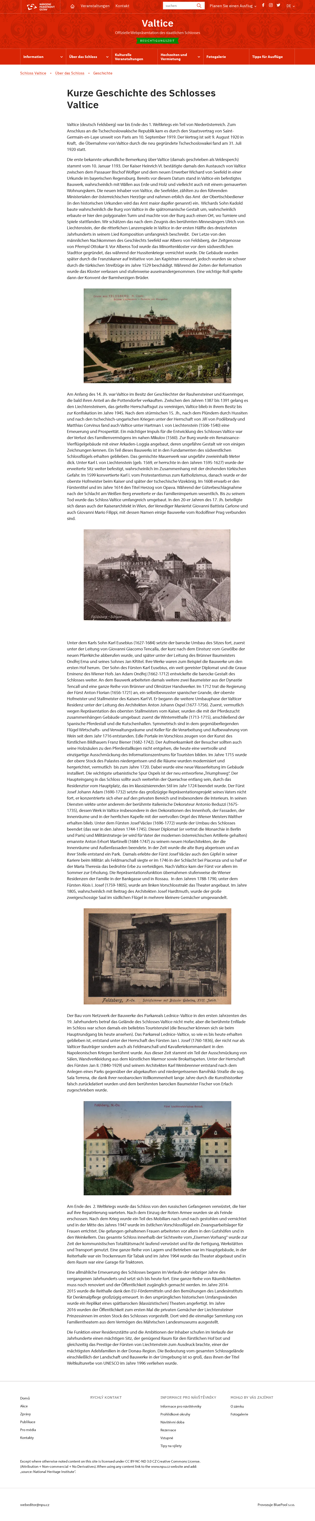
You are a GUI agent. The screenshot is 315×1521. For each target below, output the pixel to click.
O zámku (237, 1406)
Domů (25, 1398)
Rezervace (168, 1430)
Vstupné (166, 1437)
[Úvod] (72, 5)
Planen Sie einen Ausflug (232, 5)
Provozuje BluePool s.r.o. (276, 1504)
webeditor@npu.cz (34, 1504)
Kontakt (122, 5)
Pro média (28, 1429)
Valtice (157, 23)
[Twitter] (278, 6)
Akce (24, 1406)
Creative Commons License (178, 1461)
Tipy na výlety (171, 1445)
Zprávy (25, 1414)
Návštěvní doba (172, 1422)
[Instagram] (271, 6)
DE (289, 5)
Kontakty (27, 1437)
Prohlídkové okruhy (175, 1414)
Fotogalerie (239, 1414)
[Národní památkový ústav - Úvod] (40, 7)
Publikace (27, 1421)
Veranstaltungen (95, 5)
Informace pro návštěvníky (180, 1406)
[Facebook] (263, 6)
